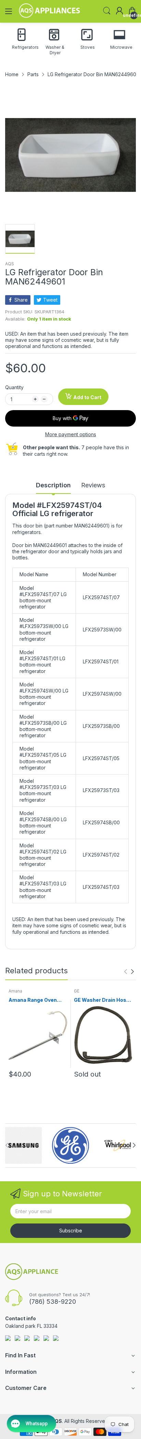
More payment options (70, 434)
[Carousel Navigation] (129, 971)
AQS (9, 263)
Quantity (14, 387)
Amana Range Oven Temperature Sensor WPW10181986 (34, 1000)
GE (76, 991)
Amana (15, 991)
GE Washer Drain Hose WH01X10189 (101, 1000)
